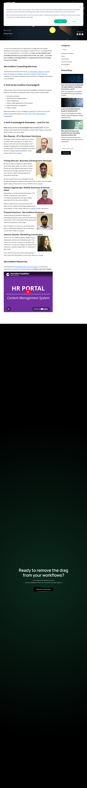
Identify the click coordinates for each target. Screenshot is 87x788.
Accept (60, 21)
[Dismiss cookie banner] (80, 6)
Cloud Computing (66, 62)
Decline (74, 21)
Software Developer (67, 53)
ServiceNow (65, 59)
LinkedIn (19, 153)
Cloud (63, 56)
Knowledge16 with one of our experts (25, 267)
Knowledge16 (32, 111)
